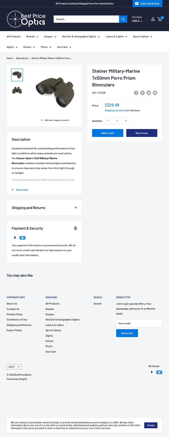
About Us (12, 303)
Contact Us (13, 308)
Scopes (48, 36)
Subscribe (127, 333)
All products (22, 58)
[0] (160, 19)
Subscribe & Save (149, 3)
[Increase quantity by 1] (125, 120)
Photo (44, 46)
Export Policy (14, 330)
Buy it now (142, 132)
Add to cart (107, 132)
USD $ (11, 366)
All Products (14, 36)
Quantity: (97, 120)
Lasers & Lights (114, 36)
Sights (10, 46)
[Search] (123, 19)
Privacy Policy (14, 314)
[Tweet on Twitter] (148, 92)
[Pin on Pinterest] (142, 92)
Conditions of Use (17, 319)
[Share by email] (155, 92)
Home (10, 58)
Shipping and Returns (19, 324)
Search (98, 303)
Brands (30, 36)
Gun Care (62, 46)
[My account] (153, 19)
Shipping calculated (115, 110)
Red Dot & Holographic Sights (79, 36)
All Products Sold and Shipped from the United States (84, 3)
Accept (150, 425)
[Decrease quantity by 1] (108, 120)
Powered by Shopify (17, 379)
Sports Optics (141, 36)
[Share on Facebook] (136, 92)
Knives (27, 46)
